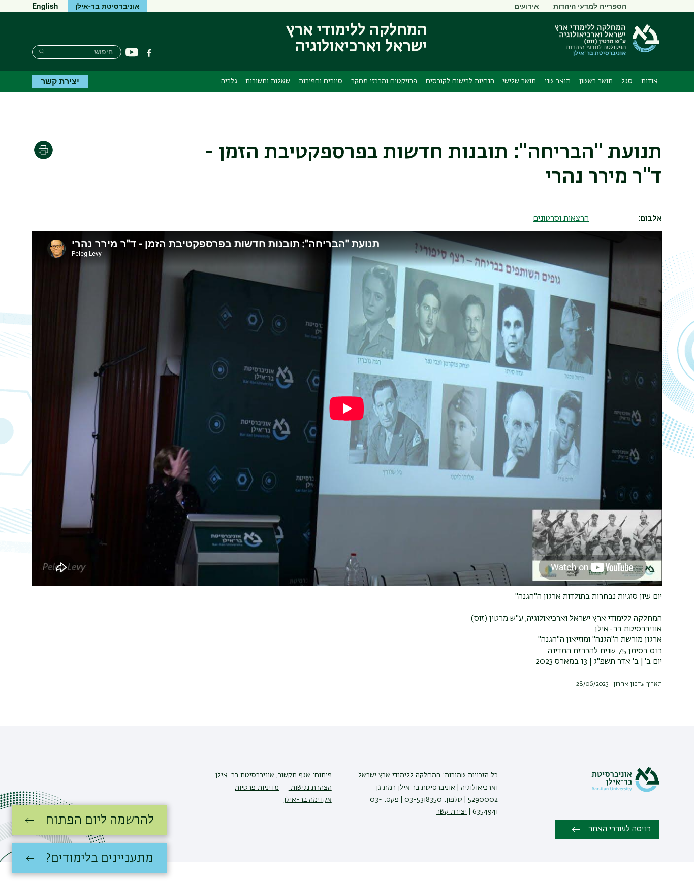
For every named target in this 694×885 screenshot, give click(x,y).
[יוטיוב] (131, 52)
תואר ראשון (596, 81)
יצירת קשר (60, 81)
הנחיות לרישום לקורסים (460, 81)
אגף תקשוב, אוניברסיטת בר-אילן (262, 775)
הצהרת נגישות (310, 787)
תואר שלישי (519, 81)
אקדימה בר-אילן (308, 799)
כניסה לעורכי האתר (619, 829)
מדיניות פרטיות (257, 787)
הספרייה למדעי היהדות (589, 6)
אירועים (526, 6)
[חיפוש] (41, 51)
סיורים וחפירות (320, 81)
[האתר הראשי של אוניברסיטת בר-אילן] (625, 790)
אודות (649, 81)
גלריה (229, 81)
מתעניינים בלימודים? (99, 858)
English (45, 6)
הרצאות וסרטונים (561, 219)
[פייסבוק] (148, 52)
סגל (627, 81)
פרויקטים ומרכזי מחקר (384, 81)
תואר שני (558, 81)
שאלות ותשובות (267, 81)
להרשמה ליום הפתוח (100, 820)
